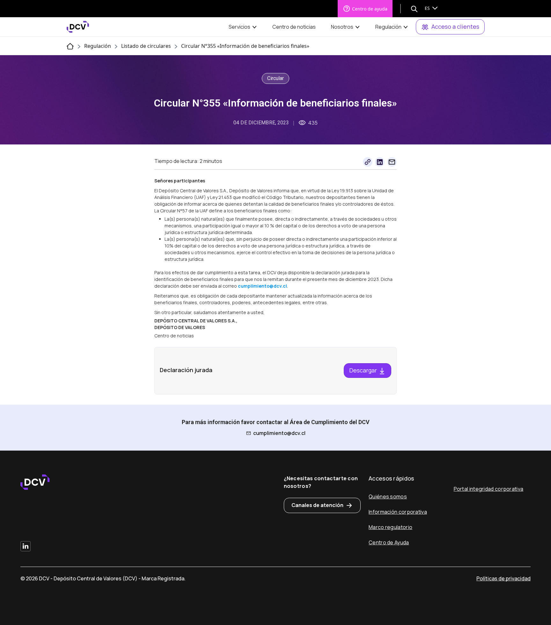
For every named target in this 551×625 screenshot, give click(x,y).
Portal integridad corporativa (489, 488)
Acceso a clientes (455, 26)
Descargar (363, 370)
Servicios (239, 26)
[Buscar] (414, 8)
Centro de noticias (294, 26)
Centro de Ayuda (389, 542)
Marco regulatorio (390, 527)
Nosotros (342, 26)
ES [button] (428, 8)
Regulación (388, 26)
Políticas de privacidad (503, 578)
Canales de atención (317, 505)
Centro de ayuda (369, 9)
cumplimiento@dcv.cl (279, 433)
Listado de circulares (146, 45)
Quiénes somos (388, 496)
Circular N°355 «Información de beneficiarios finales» (245, 45)
